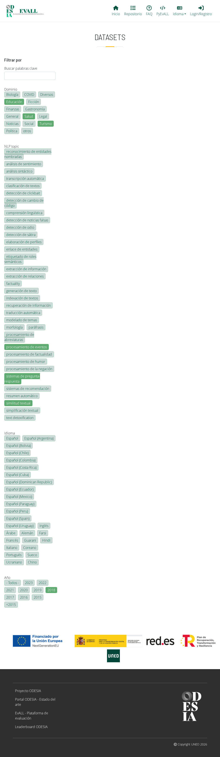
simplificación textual (22, 410)
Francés (12, 540)
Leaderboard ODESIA (31, 726)
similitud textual (18, 403)
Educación (14, 101)
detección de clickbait (23, 193)
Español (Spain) (17, 518)
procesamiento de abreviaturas (19, 337)
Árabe (10, 533)
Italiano (11, 547)
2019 (37, 590)
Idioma (9, 433)
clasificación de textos (23, 185)
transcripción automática (25, 178)
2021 (10, 590)
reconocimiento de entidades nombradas (27, 154)
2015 (37, 597)
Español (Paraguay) (20, 504)
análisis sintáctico (19, 171)
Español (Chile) (17, 453)
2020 (24, 590)
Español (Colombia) (20, 460)
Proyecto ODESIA (28, 690)
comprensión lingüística (24, 212)
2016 (24, 597)
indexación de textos (22, 298)
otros (27, 131)
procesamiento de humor (25, 361)
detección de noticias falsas (27, 220)
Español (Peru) (17, 511)
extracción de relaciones (25, 276)
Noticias (12, 123)
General (12, 116)
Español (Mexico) (19, 496)
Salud (28, 116)
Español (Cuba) (17, 474)
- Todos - (12, 582)
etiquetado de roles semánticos (20, 259)
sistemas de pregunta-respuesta (22, 379)
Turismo (46, 123)
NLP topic (11, 146)
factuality (13, 283)
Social (29, 123)
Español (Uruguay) (20, 525)
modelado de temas (21, 320)
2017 (10, 597)
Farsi (42, 533)
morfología (14, 327)
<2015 (11, 604)
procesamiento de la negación (29, 368)
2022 (42, 582)
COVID (29, 94)
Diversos (46, 94)
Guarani (30, 540)
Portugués (13, 555)
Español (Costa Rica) (21, 467)
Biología (12, 94)
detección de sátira (20, 234)
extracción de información (26, 269)
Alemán (27, 533)
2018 (51, 590)
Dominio (10, 89)
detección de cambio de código (24, 203)
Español (12, 438)
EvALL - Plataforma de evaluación (31, 716)
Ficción (33, 101)
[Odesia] (26, 10)
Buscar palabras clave (20, 68)
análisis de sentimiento (23, 164)
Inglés (44, 525)
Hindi (46, 540)
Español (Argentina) (38, 438)
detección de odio (20, 227)
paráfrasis (36, 327)
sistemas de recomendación (27, 388)
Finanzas (12, 109)
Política (11, 131)
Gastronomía (35, 109)
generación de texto (21, 290)
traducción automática (23, 312)
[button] (179, 11)
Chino (32, 562)
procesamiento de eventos (26, 347)
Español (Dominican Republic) (29, 482)
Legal (43, 116)
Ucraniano (14, 562)
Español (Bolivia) (18, 445)
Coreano (29, 547)
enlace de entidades (21, 249)
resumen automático (22, 396)
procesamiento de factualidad (29, 354)
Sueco (32, 555)
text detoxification (20, 417)
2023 (29, 582)
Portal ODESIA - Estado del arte (35, 702)
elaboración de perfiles (23, 242)
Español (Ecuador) (20, 489)
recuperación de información (28, 305)
